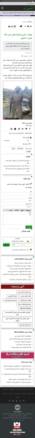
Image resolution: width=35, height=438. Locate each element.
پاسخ (6, 245)
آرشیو (17, 389)
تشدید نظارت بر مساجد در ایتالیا (22, 263)
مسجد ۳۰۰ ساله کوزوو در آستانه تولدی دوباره (19, 271)
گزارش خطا (26, 137)
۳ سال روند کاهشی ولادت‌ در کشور (20, 379)
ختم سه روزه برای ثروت (10, 300)
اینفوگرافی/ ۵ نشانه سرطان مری (23, 336)
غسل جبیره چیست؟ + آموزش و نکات (19, 382)
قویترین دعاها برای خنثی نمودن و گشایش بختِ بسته (17, 313)
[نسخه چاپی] (9, 26)
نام (31, 192)
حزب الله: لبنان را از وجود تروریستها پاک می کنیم (16, 166)
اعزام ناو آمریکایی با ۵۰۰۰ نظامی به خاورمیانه (17, 366)
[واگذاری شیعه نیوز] (17, 15)
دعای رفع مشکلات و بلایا (24, 304)
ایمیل (30, 198)
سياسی (24, 22)
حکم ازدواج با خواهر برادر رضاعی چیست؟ (20, 269)
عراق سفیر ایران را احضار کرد (23, 345)
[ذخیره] (15, 26)
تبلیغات (24, 394)
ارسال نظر (25, 144)
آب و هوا (6, 389)
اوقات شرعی (31, 394)
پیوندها (12, 389)
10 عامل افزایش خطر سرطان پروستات (21, 347)
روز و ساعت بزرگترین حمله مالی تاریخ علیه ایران (18, 370)
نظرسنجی (17, 394)
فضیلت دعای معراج (26, 300)
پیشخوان (29, 22)
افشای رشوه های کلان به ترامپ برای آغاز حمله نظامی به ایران (16, 275)
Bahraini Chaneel (25, 308)
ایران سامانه (14, 420)
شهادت (28, 151)
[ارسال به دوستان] (12, 26)
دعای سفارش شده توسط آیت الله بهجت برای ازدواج (17, 320)
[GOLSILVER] (17, 355)
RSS (17, 397)
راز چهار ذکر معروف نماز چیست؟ (22, 342)
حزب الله (20, 148)
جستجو (11, 394)
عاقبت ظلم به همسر (26, 296)
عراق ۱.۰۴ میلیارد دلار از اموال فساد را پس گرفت (19, 266)
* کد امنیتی (29, 204)
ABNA (27, 126)
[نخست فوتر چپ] (17, 428)
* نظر (30, 213)
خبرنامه (5, 394)
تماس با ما (24, 389)
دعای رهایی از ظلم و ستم (24, 292)
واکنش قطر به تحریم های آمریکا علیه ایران (20, 339)
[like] (17, 140)
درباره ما (31, 389)
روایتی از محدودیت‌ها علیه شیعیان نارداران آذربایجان (16, 375)
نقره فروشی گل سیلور (25, 325)
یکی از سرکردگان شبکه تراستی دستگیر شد (20, 280)
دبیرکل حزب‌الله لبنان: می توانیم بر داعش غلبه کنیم (17, 162)
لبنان (13, 148)
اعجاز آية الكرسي (12, 296)
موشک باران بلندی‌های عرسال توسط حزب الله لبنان (17, 170)
